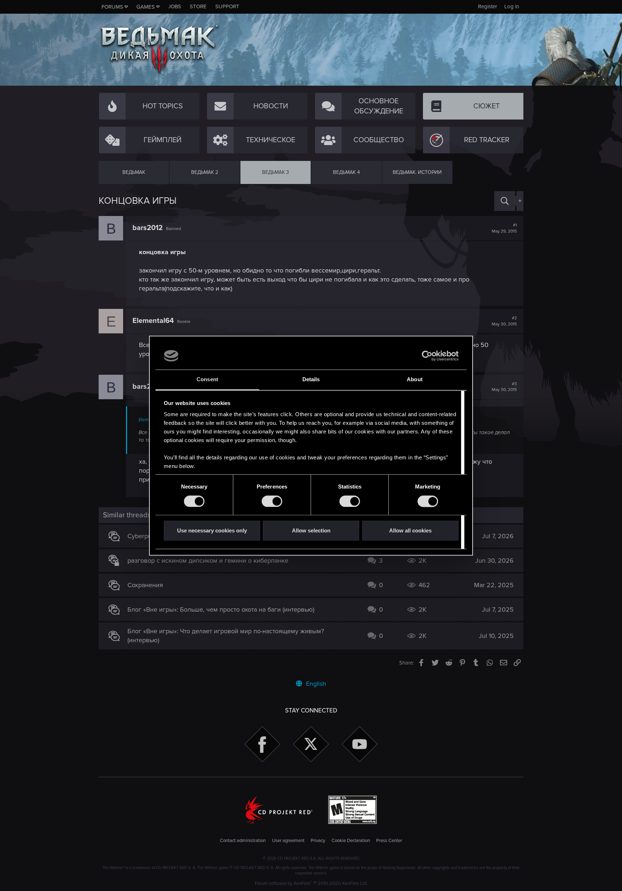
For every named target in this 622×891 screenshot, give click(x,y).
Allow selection (311, 531)
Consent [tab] (207, 380)
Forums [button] (112, 7)
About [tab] (415, 380)
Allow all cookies (410, 531)
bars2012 (147, 228)
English (315, 684)
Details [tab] (311, 380)
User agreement (288, 840)
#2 (504, 321)
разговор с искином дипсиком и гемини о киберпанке (207, 560)
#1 (504, 228)
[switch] (272, 501)
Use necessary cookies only (212, 531)
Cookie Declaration (351, 840)
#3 (504, 387)
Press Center (389, 840)
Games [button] (145, 7)
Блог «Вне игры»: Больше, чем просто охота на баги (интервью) (220, 609)
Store (198, 6)
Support (227, 6)
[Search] (504, 201)
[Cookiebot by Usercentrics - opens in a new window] (427, 355)
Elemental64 (153, 320)
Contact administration (243, 840)
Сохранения (145, 585)
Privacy (318, 840)
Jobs (174, 6)
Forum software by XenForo (311, 883)
